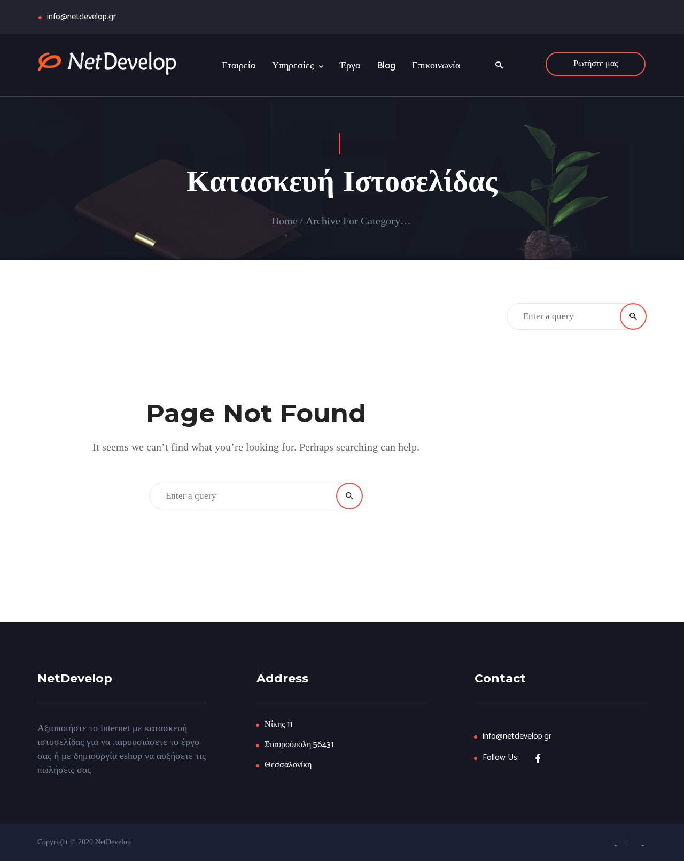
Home (284, 221)
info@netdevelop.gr (81, 17)
